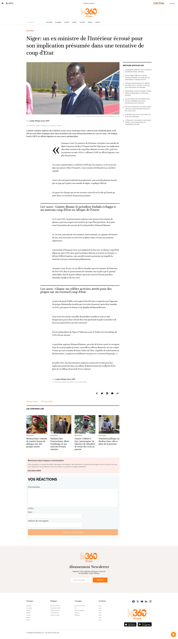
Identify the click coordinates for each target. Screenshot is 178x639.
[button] (173, 634)
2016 (100, 620)
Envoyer (100, 580)
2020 (100, 610)
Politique (49, 22)
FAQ (76, 608)
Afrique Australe (55, 615)
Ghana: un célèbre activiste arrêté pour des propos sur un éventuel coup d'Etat (76, 290)
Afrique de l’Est (54, 613)
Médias (90, 22)
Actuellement (30, 22)
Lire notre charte (34, 470)
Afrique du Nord (55, 605)
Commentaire (34, 487)
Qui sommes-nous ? (80, 605)
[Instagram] (150, 601)
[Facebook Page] (133, 601)
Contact (77, 613)
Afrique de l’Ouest (55, 608)
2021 (100, 608)
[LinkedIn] (146, 601)
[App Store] (130, 624)
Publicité (77, 615)
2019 (100, 613)
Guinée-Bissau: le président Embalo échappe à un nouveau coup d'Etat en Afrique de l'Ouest (78, 208)
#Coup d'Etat (32, 401)
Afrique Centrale (55, 610)
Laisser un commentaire (73, 532)
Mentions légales (79, 610)
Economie (58, 22)
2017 (100, 617)
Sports (97, 22)
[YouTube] (142, 601)
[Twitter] (137, 601)
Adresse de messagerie (38, 521)
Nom (30, 512)
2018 (100, 615)
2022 (100, 605)
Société (66, 22)
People (74, 22)
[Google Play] (145, 624)
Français (172, 3)
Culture (82, 22)
